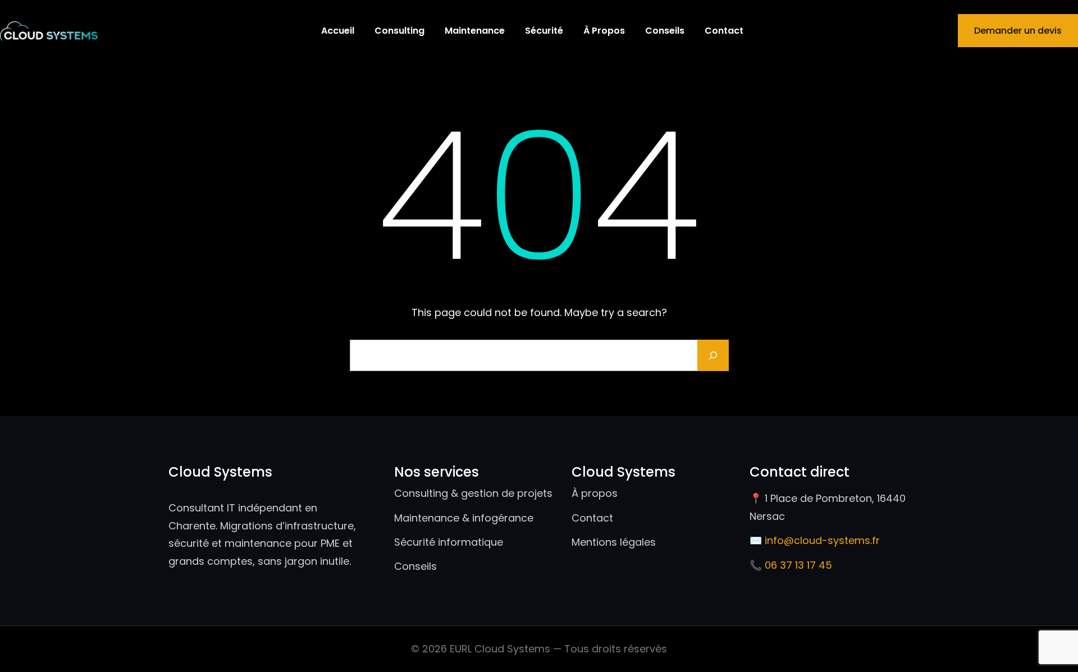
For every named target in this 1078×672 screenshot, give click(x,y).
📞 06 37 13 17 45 (791, 565)
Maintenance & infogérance (463, 518)
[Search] (713, 355)
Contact (592, 518)
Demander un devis (1018, 30)
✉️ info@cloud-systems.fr (815, 540)
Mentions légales (614, 542)
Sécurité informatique (448, 542)
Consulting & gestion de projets (473, 493)
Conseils (415, 566)
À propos (595, 493)
